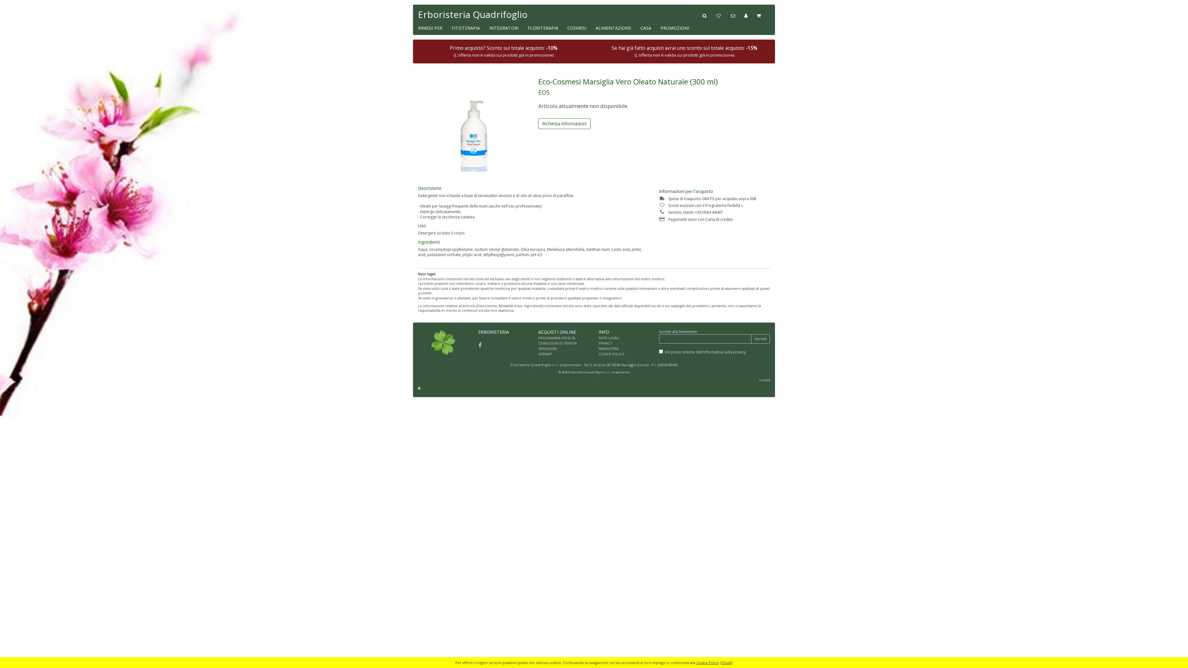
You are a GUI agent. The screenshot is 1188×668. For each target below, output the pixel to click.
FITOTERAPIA (466, 28)
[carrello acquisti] (763, 15)
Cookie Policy (707, 662)
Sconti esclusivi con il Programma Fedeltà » (705, 205)
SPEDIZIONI (547, 348)
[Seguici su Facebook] (479, 345)
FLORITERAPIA (543, 28)
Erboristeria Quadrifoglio (472, 14)
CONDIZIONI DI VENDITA (557, 343)
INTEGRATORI (504, 28)
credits (764, 380)
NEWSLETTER (609, 348)
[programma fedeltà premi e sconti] (723, 15)
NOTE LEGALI (609, 338)
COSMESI (576, 28)
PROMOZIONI (675, 28)
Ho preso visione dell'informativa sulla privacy (705, 352)
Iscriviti (761, 338)
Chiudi (726, 662)
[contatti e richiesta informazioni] (737, 15)
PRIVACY (605, 343)
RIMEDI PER (430, 28)
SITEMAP (545, 354)
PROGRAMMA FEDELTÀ (556, 338)
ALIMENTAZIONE (613, 28)
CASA (645, 28)
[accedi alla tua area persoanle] (750, 15)
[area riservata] (419, 388)
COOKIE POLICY (611, 354)
